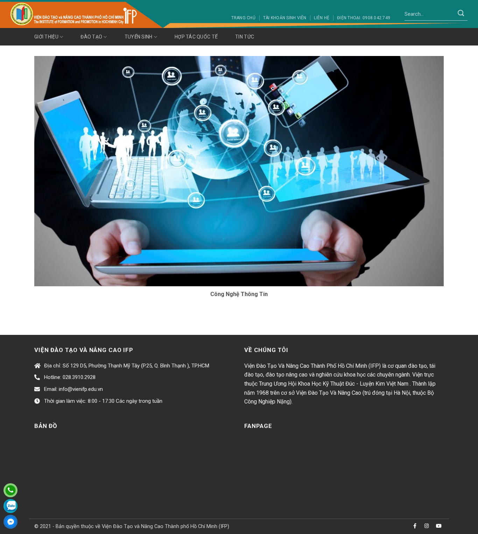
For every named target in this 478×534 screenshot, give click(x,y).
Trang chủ (243, 17)
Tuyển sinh (139, 37)
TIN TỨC (244, 37)
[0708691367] (10, 490)
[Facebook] (10, 522)
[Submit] (461, 13)
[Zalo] (10, 506)
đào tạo (91, 37)
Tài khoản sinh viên (285, 17)
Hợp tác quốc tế (196, 37)
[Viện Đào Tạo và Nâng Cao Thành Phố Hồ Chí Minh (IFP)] (74, 14)
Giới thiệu (46, 37)
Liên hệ (321, 17)
